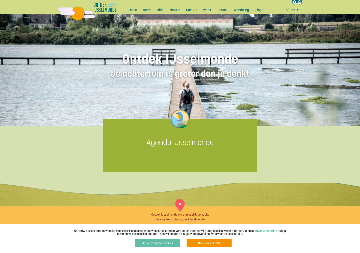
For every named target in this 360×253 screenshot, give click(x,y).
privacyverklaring (265, 231)
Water (207, 10)
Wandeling (241, 10)
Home (133, 10)
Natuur (175, 10)
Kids (160, 10)
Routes (222, 10)
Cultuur (191, 10)
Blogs (259, 10)
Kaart (147, 10)
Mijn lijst (295, 9)
